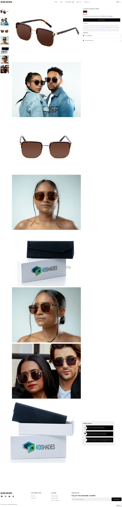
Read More (85, 32)
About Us (33, 495)
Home (55, 1)
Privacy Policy (54, 495)
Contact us (87, 1)
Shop (61, 1)
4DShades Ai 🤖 (69, 2)
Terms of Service (55, 500)
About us (78, 1)
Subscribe (117, 499)
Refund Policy (54, 498)
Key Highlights (89, 35)
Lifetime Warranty (89, 40)
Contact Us (33, 498)
